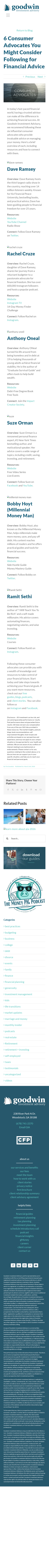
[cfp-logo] (25, 1137)
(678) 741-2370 (24, 1123)
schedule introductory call (24, 1228)
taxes (8, 1061)
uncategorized (13, 1074)
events (8, 963)
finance (9, 975)
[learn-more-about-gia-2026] (20, 828)
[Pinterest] (31, 789)
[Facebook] (8, 789)
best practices (12, 926)
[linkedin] (19, 1265)
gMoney (24, 1239)
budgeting (10, 932)
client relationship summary (24, 1193)
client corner (24, 1247)
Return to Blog (25, 30)
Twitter (14, 235)
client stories (25, 1182)
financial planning (14, 981)
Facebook (12, 485)
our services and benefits (24, 1167)
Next (40, 76)
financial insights (24, 1235)
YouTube (28, 485)
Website (11, 218)
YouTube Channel (16, 221)
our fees (24, 1171)
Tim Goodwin (9, 766)
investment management (18, 994)
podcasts (10, 1031)
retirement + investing (17, 1049)
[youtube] (36, 1265)
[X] (13, 789)
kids (7, 1000)
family (8, 969)
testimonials (11, 1068)
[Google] (30, 1265)
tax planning (24, 1221)
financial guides (24, 1213)
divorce (9, 957)
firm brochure (24, 1189)
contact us (24, 1250)
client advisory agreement (24, 1197)
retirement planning (24, 1217)
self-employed (12, 1055)
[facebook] (13, 1265)
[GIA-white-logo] (24, 1096)
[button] (5, 816)
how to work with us (25, 1178)
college (9, 944)
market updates (13, 1012)
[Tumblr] (26, 789)
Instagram (12, 319)
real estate (11, 1037)
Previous (30, 76)
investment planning (24, 1224)
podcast (24, 1232)
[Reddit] (17, 789)
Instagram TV (14, 302)
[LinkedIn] (22, 789)
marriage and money (16, 1018)
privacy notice (24, 1185)
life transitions (13, 1006)
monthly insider (13, 1024)
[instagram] (24, 1265)
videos (8, 1080)
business (9, 938)
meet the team (24, 1174)
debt (7, 950)
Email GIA (24, 1127)
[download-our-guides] (24, 848)
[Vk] (36, 789)
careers (24, 1243)
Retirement (11, 1043)
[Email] (40, 789)
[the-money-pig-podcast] (24, 875)
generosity (11, 987)
